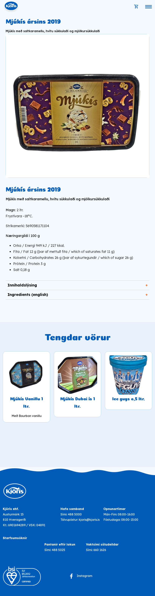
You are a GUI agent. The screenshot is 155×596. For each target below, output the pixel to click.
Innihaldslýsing (22, 285)
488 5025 (58, 550)
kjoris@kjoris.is (89, 520)
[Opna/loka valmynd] (148, 6)
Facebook (71, 576)
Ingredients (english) (28, 294)
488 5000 (75, 514)
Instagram (84, 576)
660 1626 (99, 550)
